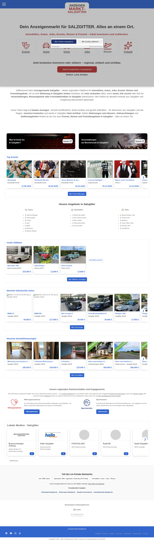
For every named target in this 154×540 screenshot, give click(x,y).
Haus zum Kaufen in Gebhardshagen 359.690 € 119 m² (99, 361)
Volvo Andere (66, 266)
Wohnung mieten (79, 215)
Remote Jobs (126, 226)
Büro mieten (78, 220)
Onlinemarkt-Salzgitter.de (49, 492)
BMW (28, 226)
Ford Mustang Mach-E (97, 313)
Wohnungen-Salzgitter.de (67, 492)
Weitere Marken (31, 231)
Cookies (145, 533)
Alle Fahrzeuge (77, 327)
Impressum (127, 533)
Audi (27, 223)
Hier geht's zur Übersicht (96, 484)
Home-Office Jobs (127, 223)
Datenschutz (137, 533)
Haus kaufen (78, 226)
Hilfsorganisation (32, 411)
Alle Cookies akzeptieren (64, 42)
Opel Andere (39, 266)
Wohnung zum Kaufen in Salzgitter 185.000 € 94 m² (17, 361)
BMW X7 (10, 313)
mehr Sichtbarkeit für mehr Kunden (109, 396)
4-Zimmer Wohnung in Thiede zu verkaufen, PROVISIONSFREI (43, 361)
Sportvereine (102, 411)
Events (66, 141)
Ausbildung (125, 228)
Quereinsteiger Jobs (128, 215)
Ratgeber (98, 533)
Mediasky (47, 396)
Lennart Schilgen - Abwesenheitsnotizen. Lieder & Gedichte (97, 180)
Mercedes (29, 228)
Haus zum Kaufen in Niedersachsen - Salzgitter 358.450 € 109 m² (126, 361)
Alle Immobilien (77, 375)
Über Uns (119, 533)
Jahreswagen (30, 218)
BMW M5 (38, 313)
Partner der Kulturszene (117, 394)
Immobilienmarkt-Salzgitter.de (103, 492)
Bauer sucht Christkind (124, 180)
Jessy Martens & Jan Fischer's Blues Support (71, 180)
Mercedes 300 (13, 266)
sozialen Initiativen (68, 394)
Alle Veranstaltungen (77, 194)
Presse (105, 533)
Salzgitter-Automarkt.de (84, 492)
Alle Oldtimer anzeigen (95, 260)
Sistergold (11, 180)
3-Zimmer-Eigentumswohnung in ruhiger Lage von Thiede (71, 361)
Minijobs (124, 220)
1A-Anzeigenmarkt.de (77, 514)
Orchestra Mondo (41, 180)
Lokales (112, 533)
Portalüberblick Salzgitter (77, 488)
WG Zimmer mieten (80, 218)
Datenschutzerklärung (95, 46)
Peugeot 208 (120, 313)
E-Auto (28, 220)
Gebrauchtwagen (32, 215)
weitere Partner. (138, 394)
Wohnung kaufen (79, 223)
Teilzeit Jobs (126, 218)
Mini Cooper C (67, 313)
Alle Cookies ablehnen (90, 42)
